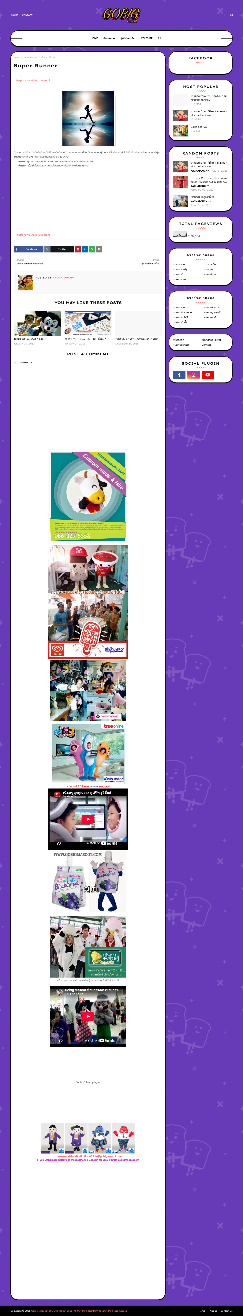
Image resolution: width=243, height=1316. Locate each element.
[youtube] (208, 375)
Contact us (198, 126)
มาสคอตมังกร (209, 274)
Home (14, 15)
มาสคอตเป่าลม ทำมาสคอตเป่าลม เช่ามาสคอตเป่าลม (208, 98)
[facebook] (225, 15)
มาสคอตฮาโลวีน (181, 317)
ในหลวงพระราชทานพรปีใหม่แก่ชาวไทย (136, 339)
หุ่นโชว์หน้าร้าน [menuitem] (128, 38)
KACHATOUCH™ (62, 277)
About (213, 1311)
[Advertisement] (88, 1203)
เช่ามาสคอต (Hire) (211, 340)
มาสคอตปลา (179, 279)
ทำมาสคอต (178, 340)
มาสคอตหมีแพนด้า (31, 57)
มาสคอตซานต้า (209, 317)
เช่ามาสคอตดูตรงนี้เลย (202, 197)
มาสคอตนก (179, 307)
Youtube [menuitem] (146, 38)
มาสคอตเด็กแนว (210, 307)
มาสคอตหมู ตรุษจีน (212, 312)
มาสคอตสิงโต (209, 264)
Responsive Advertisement (33, 80)
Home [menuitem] (94, 38)
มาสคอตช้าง (208, 269)
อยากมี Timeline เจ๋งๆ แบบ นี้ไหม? (85, 339)
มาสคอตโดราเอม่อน (183, 312)
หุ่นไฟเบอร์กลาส (181, 345)
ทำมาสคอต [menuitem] (109, 38)
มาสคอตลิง (179, 264)
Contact (27, 15)
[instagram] (231, 15)
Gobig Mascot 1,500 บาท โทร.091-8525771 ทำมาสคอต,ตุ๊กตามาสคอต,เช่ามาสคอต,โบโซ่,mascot (79, 1311)
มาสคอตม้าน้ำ (180, 322)
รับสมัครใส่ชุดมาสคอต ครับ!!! (30, 339)
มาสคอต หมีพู (180, 269)
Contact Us (226, 1311)
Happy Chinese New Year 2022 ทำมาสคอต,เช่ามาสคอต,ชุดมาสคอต (209, 180)
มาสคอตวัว (178, 274)
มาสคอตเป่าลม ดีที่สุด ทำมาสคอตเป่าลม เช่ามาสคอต (208, 113)
